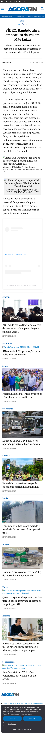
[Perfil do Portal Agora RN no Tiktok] (26, 1)
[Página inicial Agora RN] (10, 695)
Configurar (12, 724)
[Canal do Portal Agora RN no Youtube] (17, 1)
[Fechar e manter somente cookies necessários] (43, 719)
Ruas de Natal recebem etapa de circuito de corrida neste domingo (20, 485)
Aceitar (12, 718)
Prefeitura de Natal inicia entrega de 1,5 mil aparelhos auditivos (22, 395)
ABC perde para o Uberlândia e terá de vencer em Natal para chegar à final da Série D (21, 328)
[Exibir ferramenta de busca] (42, 9)
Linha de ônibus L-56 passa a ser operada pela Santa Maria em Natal (21, 442)
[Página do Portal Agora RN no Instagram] (12, 1)
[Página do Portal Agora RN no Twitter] (8, 1)
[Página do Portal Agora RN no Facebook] (3, 1)
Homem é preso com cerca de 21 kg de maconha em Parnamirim (21, 573)
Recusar (32, 718)
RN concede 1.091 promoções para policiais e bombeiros (21, 353)
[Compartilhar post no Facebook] (23, 24)
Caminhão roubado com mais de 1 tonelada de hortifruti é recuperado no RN (21, 529)
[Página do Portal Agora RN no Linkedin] (21, 1)
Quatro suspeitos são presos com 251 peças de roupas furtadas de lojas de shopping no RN (22, 601)
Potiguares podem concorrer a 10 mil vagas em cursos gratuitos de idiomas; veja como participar (20, 647)
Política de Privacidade (22, 729)
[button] (2, 9)
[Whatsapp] (26, 24)
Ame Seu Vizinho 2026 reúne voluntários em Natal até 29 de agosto (19, 675)
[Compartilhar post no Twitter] (19, 24)
